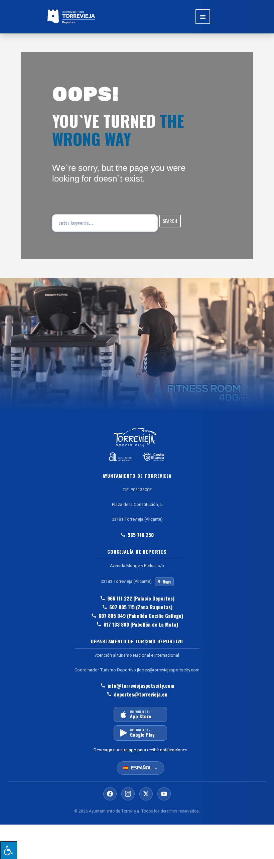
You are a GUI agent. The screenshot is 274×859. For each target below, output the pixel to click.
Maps (166, 581)
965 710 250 (141, 534)
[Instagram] (128, 793)
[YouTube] (164, 793)
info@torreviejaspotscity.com (141, 685)
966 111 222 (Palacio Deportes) (140, 598)
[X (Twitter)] (146, 793)
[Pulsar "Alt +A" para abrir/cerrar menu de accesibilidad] (8, 850)
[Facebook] (110, 793)
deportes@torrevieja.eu (140, 694)
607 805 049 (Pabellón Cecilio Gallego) (141, 615)
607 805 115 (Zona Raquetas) (140, 607)
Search (170, 220)
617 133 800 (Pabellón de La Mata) (141, 624)
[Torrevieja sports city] (71, 16)
